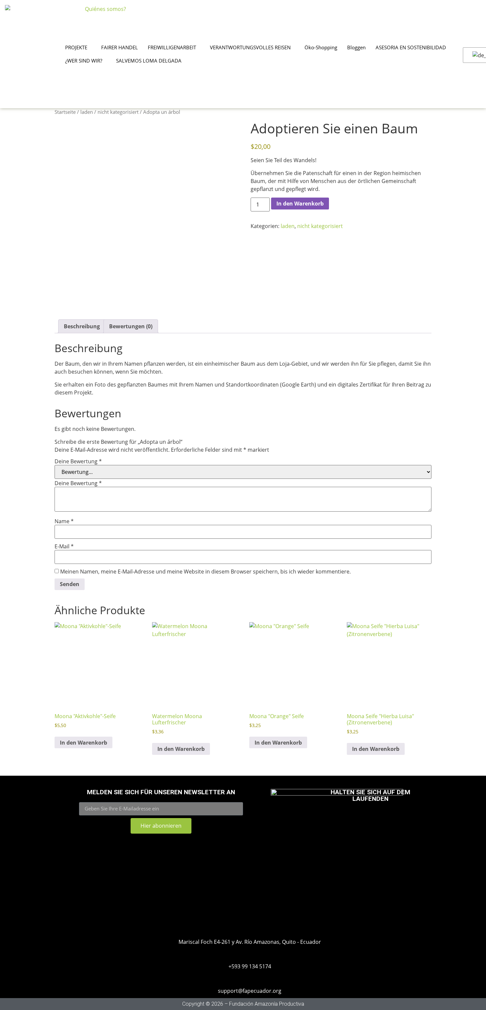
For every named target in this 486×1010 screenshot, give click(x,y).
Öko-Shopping (320, 47)
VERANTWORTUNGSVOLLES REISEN (250, 47)
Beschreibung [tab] (82, 326)
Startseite (65, 112)
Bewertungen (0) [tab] (130, 326)
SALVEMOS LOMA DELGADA (149, 60)
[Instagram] (349, 818)
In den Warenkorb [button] (83, 742)
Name (64, 521)
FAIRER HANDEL (119, 47)
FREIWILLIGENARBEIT (172, 47)
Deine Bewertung (78, 461)
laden (86, 112)
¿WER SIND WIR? (83, 60)
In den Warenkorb (300, 203)
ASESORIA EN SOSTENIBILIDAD (411, 47)
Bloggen (356, 47)
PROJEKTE (76, 47)
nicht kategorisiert (118, 112)
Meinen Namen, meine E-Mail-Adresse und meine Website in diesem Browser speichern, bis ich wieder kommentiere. (205, 571)
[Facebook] (371, 818)
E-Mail (64, 546)
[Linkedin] (392, 818)
